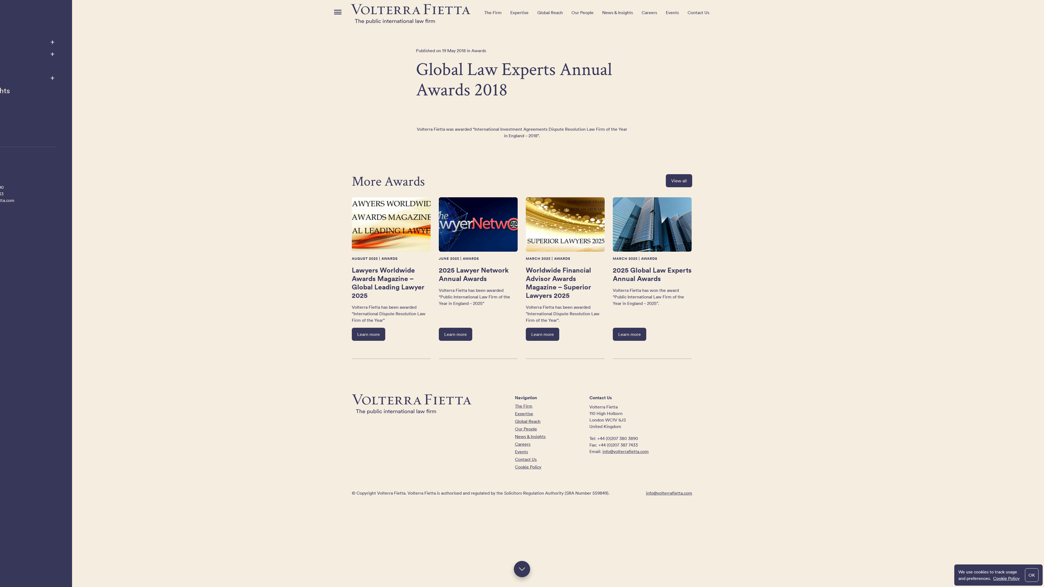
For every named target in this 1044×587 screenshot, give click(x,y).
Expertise (519, 12)
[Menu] (337, 12)
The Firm (493, 12)
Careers (649, 12)
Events (672, 12)
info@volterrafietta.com (625, 451)
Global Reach (550, 12)
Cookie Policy (1006, 578)
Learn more (368, 334)
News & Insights (617, 12)
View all (679, 180)
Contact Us (698, 12)
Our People (582, 12)
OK (1032, 575)
